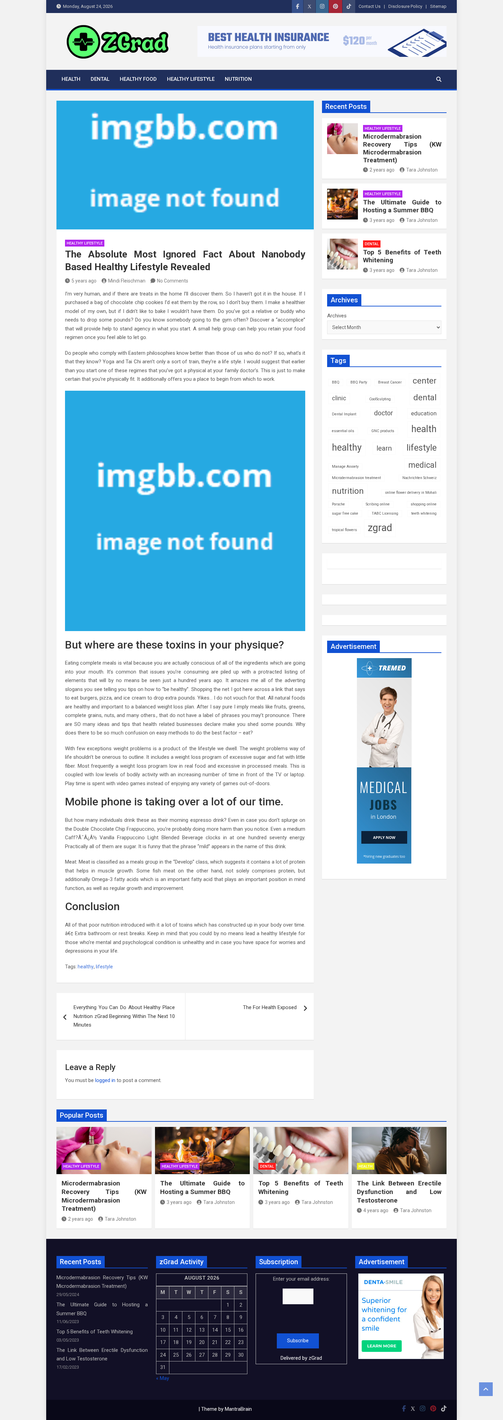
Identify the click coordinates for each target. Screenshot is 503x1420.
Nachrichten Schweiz (419, 478)
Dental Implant (344, 414)
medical (422, 465)
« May (162, 1378)
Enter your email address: (301, 1318)
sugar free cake (345, 513)
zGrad (315, 1358)
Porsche (338, 504)
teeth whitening (424, 513)
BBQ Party (358, 382)
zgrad (380, 527)
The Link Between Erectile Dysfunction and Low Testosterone (399, 1191)
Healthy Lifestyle (191, 79)
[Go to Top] (486, 1389)
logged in (105, 1080)
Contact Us (370, 6)
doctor (383, 413)
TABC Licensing (385, 513)
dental (425, 397)
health (424, 429)
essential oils (343, 431)
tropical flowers (344, 530)
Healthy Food (138, 79)
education (424, 413)
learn (384, 448)
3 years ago (382, 220)
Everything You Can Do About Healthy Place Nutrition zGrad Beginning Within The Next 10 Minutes (124, 1016)
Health (71, 79)
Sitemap (438, 6)
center (425, 381)
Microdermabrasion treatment (356, 478)
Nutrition (238, 79)
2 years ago (382, 170)
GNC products (382, 431)
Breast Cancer (390, 382)
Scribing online (378, 504)
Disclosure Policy (405, 6)
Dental (100, 79)
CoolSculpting (380, 399)
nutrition (348, 491)
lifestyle (104, 966)
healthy (86, 966)
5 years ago (84, 281)
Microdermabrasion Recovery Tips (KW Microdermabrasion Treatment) (402, 148)
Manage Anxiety (345, 466)
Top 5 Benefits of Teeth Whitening (402, 256)
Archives (337, 316)
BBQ (335, 382)
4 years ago (375, 1210)
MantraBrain (238, 1409)
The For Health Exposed (270, 1007)
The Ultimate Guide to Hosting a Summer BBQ (402, 206)
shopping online (424, 504)
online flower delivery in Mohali (411, 492)
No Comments (172, 281)
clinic (339, 398)
